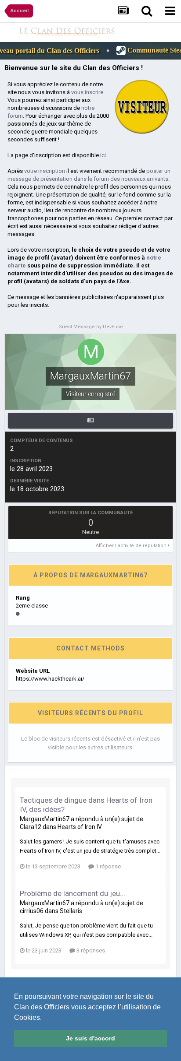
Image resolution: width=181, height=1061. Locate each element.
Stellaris (71, 910)
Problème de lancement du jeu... (72, 893)
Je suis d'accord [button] (90, 1038)
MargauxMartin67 (44, 818)
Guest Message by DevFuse (90, 327)
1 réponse (107, 866)
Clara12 (30, 826)
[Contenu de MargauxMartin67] (90, 421)
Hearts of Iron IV (80, 826)
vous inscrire (87, 92)
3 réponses (90, 950)
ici (103, 155)
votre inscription (44, 171)
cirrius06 (31, 910)
